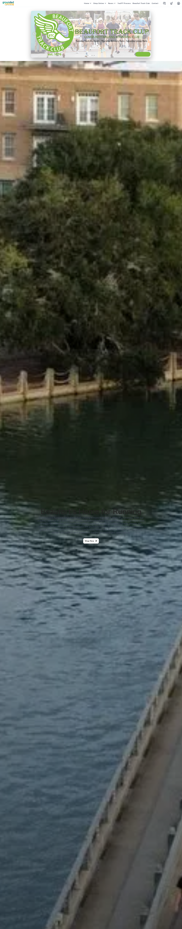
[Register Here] (91, 34)
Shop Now (89, 541)
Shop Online (98, 3)
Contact (155, 3)
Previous (34, 34)
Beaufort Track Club (141, 3)
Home (86, 3)
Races (110, 3)
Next (148, 34)
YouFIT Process (124, 3)
